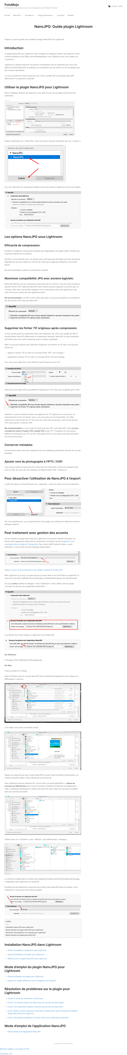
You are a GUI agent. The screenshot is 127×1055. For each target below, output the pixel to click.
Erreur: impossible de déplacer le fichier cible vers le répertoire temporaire (38, 1018)
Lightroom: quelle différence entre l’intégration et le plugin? (32, 981)
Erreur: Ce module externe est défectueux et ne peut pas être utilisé (36, 1003)
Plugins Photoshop (45, 15)
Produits (71, 15)
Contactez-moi (6, 1054)
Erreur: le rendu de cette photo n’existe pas (25, 998)
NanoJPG (16, 15)
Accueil (7, 15)
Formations (29, 15)
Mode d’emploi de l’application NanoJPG (21, 935)
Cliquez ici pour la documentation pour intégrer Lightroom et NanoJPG (33, 570)
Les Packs (60, 15)
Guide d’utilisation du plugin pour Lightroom (25, 977)
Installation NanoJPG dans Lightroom (19, 927)
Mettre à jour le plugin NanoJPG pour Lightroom (27, 959)
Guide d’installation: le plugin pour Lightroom (26, 954)
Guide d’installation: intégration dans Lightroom (27, 950)
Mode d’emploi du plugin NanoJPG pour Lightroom (24, 930)
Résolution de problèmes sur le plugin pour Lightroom (26, 933)
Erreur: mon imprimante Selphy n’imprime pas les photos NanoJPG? (35, 1007)
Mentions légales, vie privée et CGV (14, 1049)
